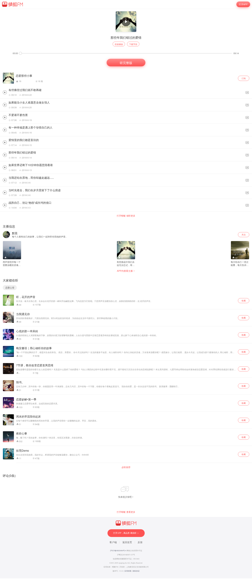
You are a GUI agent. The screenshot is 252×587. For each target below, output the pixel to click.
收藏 (244, 300)
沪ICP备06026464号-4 (118, 551)
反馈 (140, 542)
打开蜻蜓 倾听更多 (126, 215)
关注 (244, 234)
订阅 (244, 78)
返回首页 (127, 542)
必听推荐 (126, 467)
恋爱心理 (9, 287)
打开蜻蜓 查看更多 (126, 511)
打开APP (243, 4)
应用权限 (127, 571)
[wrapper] (126, 293)
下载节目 (133, 44)
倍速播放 (119, 44)
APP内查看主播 (125, 270)
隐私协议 (136, 571)
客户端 (113, 542)
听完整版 (126, 62)
